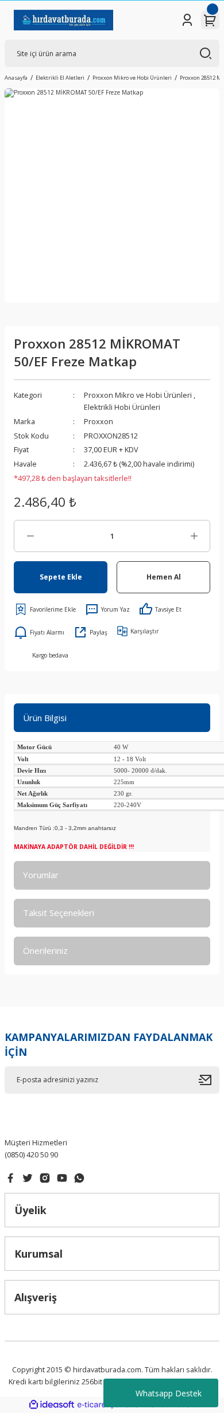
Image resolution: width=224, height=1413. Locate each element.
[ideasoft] (52, 1405)
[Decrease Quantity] (30, 535)
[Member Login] (187, 20)
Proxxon (98, 421)
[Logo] (63, 20)
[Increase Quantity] (194, 535)
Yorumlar (41, 874)
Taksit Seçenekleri (58, 912)
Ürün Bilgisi (45, 717)
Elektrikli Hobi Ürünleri (122, 407)
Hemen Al (163, 576)
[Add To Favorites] (45, 609)
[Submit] (209, 1080)
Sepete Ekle (61, 576)
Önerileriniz (45, 950)
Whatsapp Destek (169, 1393)
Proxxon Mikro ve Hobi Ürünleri (138, 395)
